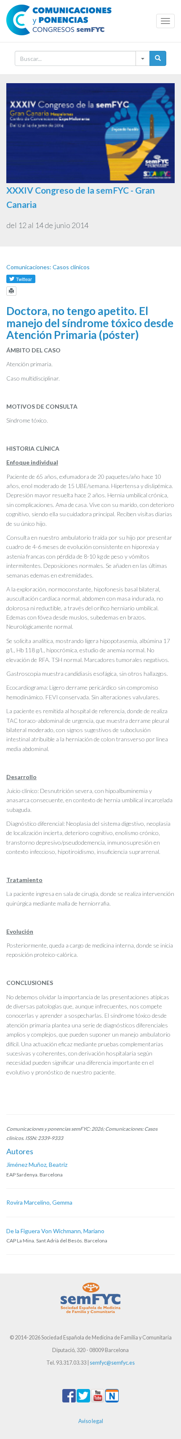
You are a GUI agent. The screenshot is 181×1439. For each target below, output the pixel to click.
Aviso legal (90, 1421)
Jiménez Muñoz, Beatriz (36, 1164)
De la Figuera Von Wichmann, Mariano (55, 1230)
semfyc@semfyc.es (112, 1363)
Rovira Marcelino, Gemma (39, 1202)
